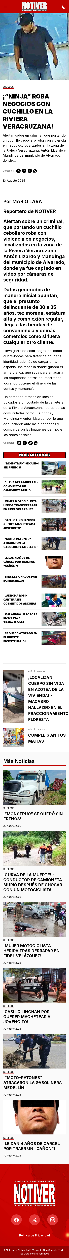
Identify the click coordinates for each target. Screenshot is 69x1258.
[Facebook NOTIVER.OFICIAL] (16, 1219)
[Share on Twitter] (18, 170)
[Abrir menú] (5, 7)
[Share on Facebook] (24, 170)
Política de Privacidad (34, 1235)
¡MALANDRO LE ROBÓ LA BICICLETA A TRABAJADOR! (20, 618)
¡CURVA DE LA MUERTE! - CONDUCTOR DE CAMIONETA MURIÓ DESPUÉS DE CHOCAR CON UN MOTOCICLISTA (21, 490)
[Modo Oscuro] (64, 7)
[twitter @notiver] (34, 1219)
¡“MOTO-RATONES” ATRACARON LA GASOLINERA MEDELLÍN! (20, 543)
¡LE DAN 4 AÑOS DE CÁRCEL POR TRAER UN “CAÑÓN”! (19, 561)
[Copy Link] (29, 170)
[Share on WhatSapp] (35, 171)
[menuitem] (34, 1235)
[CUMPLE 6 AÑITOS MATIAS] (13, 737)
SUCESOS (8, 87)
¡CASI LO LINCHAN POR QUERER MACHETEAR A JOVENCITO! (19, 524)
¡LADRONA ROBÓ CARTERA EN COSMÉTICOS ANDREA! (19, 599)
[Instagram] (52, 1219)
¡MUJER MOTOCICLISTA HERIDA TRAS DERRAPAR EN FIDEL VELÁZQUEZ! (20, 505)
